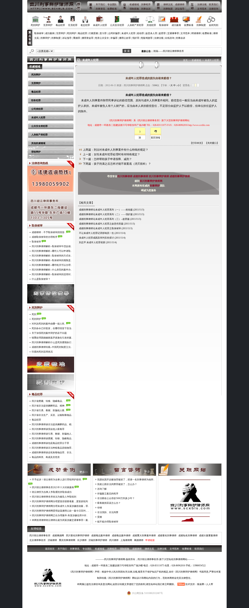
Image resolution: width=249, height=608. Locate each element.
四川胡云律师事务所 (39, 535)
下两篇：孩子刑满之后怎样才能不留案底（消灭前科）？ (117, 163)
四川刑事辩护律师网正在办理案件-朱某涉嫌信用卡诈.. (60, 515)
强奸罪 (135, 38)
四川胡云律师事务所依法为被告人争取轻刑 (54, 496)
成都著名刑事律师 (167, 535)
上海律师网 (126, 540)
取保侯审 (36, 241)
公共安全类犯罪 (39, 126)
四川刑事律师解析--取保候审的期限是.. (52, 260)
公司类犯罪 (37, 109)
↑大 (171, 85)
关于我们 (100, 4)
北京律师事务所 (37, 540)
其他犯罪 (151, 25)
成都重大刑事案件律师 (144, 535)
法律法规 (202, 4)
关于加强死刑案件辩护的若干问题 (49, 333)
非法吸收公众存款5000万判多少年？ (116, 498)
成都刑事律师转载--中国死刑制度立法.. (52, 347)
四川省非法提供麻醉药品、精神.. (49, 405)
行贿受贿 (93, 33)
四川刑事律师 (125, 176)
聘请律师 (196, 33)
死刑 (34, 314)
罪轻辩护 (36, 151)
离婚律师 (138, 540)
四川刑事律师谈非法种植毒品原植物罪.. (52, 447)
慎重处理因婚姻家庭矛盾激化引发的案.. (52, 337)
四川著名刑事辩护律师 (77, 535)
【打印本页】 (197, 143)
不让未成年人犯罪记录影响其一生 (96, 233)
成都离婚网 (58, 535)
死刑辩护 (35, 25)
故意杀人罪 (151, 33)
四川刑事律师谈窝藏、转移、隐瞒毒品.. (52, 438)
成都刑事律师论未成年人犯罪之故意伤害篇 (101, 223)
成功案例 (176, 25)
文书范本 (202, 8)
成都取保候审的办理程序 (44, 237)
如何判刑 (213, 25)
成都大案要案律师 (208, 535)
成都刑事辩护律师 (180, 176)
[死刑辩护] (70, 309)
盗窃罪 (162, 33)
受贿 (99, 517)
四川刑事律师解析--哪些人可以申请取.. (52, 251)
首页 (185, 60)
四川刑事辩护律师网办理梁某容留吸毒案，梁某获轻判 (60, 501)
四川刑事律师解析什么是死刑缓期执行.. (52, 342)
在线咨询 (169, 38)
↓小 (178, 85)
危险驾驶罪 (147, 38)
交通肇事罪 (173, 33)
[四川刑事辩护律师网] (55, 6)
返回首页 (49, 548)
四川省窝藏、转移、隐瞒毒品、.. (49, 401)
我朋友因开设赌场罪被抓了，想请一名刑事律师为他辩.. (125, 479)
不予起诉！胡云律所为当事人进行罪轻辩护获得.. (57, 479)
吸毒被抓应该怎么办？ (109, 503)
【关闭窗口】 (212, 143)
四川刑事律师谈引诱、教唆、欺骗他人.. (52, 433)
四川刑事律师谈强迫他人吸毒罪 (48, 429)
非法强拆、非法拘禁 (107, 512)
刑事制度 (168, 8)
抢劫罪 (140, 33)
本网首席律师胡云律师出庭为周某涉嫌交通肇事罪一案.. (60, 520)
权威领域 (134, 4)
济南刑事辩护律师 (98, 540)
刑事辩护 (45, 38)
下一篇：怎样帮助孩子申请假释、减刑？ (107, 159)
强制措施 (134, 8)
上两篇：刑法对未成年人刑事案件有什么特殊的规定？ (115, 149)
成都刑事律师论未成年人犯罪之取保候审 (100, 228)
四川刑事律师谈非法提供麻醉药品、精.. (52, 424)
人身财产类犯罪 (135, 25)
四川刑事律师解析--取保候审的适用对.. (52, 274)
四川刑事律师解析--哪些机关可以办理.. (52, 265)
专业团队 (112, 4)
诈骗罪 (113, 38)
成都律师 (179, 4)
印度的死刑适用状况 (42, 351)
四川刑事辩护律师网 (151, 180)
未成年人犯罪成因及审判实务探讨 (96, 237)
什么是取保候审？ (41, 279)
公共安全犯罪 (117, 25)
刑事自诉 (146, 8)
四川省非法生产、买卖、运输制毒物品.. (52, 415)
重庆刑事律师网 (67, 540)
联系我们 (213, 4)
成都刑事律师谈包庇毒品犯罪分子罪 (50, 443)
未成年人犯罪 (100, 25)
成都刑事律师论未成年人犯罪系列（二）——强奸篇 (106, 214)
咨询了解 (102, 489)
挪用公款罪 (125, 38)
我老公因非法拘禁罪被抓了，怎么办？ (117, 484)
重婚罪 (76, 38)
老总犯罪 (85, 25)
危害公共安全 (102, 38)
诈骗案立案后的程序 (107, 493)
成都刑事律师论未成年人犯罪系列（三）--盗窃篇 (104, 219)
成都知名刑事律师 (187, 535)
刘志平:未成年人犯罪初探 (92, 242)
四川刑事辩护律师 (159, 176)
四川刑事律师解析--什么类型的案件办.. (52, 269)
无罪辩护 (48, 25)
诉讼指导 (179, 8)
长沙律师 (82, 540)
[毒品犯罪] (70, 395)
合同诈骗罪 (114, 33)
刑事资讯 (100, 8)
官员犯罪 (72, 25)
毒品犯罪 (60, 25)
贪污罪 (103, 33)
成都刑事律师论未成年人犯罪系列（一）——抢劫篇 (106, 209)
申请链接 (150, 540)
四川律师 (113, 540)
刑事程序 (146, 4)
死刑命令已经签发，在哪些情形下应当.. (52, 328)
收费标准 (112, 8)
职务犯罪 (36, 100)
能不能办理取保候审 (107, 521)
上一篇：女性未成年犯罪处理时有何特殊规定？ (111, 154)
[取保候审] (70, 227)
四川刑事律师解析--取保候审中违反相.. (52, 246)
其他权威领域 (38, 143)
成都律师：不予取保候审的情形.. (49, 232)
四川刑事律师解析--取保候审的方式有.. (52, 255)
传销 (99, 507)
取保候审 (163, 25)
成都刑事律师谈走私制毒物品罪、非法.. (52, 452)
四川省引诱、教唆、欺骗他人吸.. (49, 410)
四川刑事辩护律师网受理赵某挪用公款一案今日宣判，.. (60, 510)
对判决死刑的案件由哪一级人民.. (49, 323)
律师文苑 (168, 4)
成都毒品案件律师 (100, 535)
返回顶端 (155, 137)
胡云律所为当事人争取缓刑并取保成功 (52, 492)
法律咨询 (213, 8)
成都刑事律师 (141, 176)
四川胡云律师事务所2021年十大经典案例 (53, 487)
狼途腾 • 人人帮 (205, 584)
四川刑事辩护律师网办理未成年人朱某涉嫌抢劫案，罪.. (60, 506)
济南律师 (52, 540)
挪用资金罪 (87, 38)
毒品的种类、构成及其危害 (46, 457)
